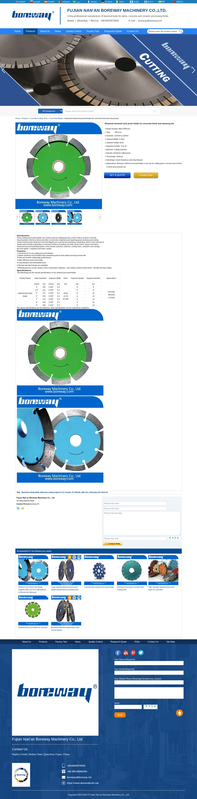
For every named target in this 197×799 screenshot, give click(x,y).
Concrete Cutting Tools (39, 118)
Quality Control (73, 31)
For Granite (66, 492)
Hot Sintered (103, 492)
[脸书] (118, 653)
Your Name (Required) (124, 659)
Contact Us (132, 31)
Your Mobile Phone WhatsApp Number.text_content (137, 679)
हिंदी (163, 2)
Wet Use (85, 492)
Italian (121, 2)
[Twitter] (141, 653)
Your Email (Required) (124, 669)
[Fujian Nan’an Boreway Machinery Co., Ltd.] (33, 16)
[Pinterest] (133, 653)
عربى (78, 2)
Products (30, 31)
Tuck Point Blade (56, 118)
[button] (194, 70)
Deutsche (108, 2)
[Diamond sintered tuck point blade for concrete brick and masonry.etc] (58, 165)
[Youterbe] (125, 653)
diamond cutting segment (50, 492)
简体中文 (179, 2)
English (22, 2)
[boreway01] (18, 508)
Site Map (170, 641)
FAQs (137, 641)
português (66, 2)
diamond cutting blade (30, 492)
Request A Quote (113, 31)
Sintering (93, 492)
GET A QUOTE (117, 175)
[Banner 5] (98, 105)
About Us (45, 31)
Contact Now (146, 175)
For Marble (76, 492)
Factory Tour (93, 31)
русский (37, 2)
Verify (116, 703)
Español (51, 2)
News (58, 31)
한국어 (150, 2)
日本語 (136, 2)
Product (25, 118)
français (94, 2)
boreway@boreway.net (79, 777)
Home (18, 31)
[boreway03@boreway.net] (22, 508)
